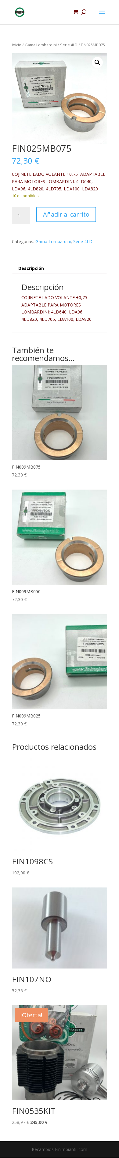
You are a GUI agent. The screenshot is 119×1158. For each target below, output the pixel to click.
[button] (97, 62)
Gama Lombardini (41, 45)
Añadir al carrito (66, 214)
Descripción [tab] (31, 268)
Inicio (16, 45)
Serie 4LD (69, 45)
